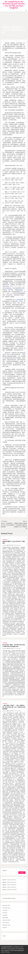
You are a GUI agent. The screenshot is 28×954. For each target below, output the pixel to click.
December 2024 (6, 920)
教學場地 (9, 288)
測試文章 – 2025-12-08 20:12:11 (9, 887)
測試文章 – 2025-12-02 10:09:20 (9, 889)
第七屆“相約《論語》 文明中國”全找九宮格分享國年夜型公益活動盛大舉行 (14, 645)
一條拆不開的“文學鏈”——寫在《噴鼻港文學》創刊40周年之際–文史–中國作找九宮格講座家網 (14, 707)
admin (5, 35)
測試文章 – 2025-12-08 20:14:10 (9, 884)
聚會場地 (19, 299)
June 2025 (5, 910)
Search (5, 870)
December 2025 (6, 905)
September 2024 (6, 925)
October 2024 (6, 922)
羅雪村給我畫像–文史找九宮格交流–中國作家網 (14, 542)
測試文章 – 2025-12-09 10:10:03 (9, 882)
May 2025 (5, 912)
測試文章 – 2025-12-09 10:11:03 (9, 879)
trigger (5, 24)
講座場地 (19, 290)
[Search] (26, 11)
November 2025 (6, 907)
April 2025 (5, 915)
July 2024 (5, 927)
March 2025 (5, 917)
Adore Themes (5, 952)
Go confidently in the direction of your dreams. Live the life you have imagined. (14, 4)
